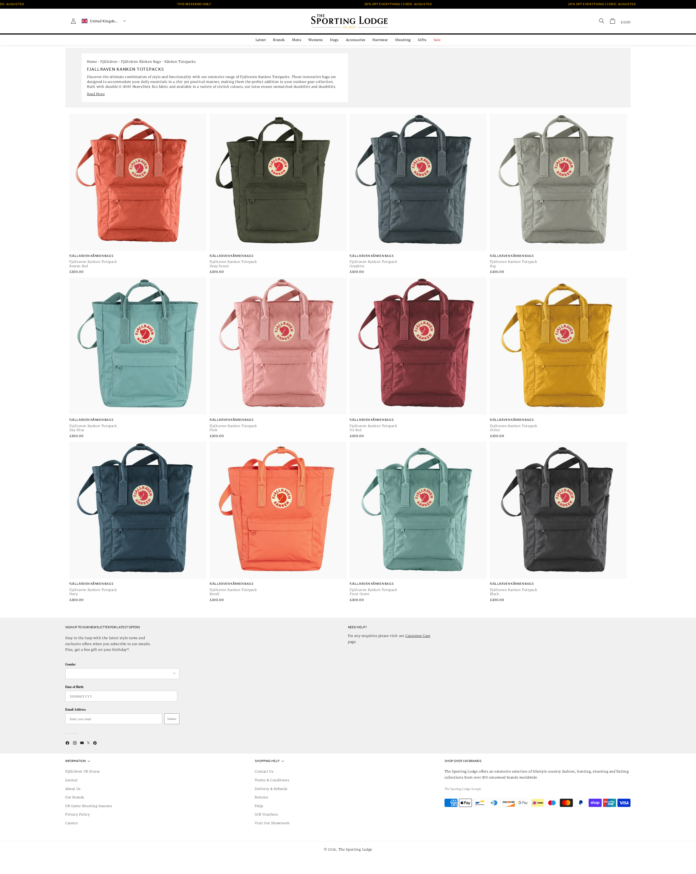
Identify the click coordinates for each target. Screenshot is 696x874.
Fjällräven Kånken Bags (141, 62)
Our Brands (74, 797)
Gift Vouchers (266, 814)
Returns (261, 797)
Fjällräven (108, 62)
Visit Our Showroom (272, 823)
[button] (612, 20)
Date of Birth (74, 687)
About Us (73, 789)
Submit (171, 719)
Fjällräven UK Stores (82, 771)
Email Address (75, 709)
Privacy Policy (77, 814)
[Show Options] (174, 673)
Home (92, 62)
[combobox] (119, 673)
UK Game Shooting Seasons (88, 806)
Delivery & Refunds (271, 789)
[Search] (601, 20)
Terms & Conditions (272, 780)
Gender (70, 664)
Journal (71, 780)
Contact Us (264, 771)
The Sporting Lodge (355, 849)
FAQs (259, 806)
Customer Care (417, 636)
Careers (71, 823)
